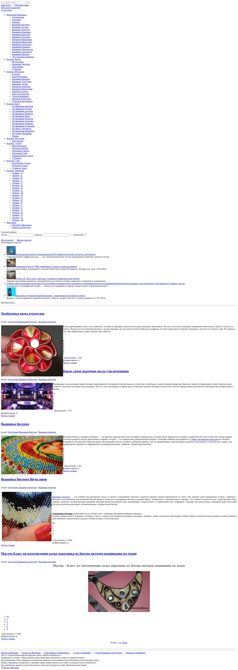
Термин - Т (17, 207)
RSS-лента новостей (10, 7)
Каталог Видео (14, 59)
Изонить (16, 22)
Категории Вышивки (17, 15)
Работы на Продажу (21, 227)
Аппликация (18, 17)
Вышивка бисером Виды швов (24, 479)
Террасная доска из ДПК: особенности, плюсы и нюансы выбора (46, 266)
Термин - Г (17, 180)
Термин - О (17, 198)
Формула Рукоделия (21, 99)
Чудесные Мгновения (22, 101)
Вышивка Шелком (20, 54)
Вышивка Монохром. (22, 42)
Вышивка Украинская (22, 49)
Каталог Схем (13, 160)
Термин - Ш (17, 220)
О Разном (16, 69)
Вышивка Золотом (21, 29)
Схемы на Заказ (19, 168)
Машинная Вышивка (22, 39)
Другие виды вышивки (23, 57)
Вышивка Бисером (21, 24)
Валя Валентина (19, 76)
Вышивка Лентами (21, 37)
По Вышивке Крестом (22, 118)
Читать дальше (70, 363)
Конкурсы (6, 5)
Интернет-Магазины (22, 225)
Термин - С (17, 205)
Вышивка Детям (20, 84)
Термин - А (17, 173)
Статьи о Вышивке (82, 653)
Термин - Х (17, 215)
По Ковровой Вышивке (23, 131)
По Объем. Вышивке (22, 133)
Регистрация (7, 240)
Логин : (4, 235)
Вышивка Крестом (21, 34)
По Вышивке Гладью (22, 109)
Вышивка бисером (47, 322)
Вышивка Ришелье (21, 47)
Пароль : (39, 235)
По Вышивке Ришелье (22, 123)
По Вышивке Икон (21, 116)
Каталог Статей (14, 143)
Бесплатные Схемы (21, 163)
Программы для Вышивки (56, 653)
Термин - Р (17, 203)
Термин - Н (17, 195)
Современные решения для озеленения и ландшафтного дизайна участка (150, 283)
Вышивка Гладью (20, 27)
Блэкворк (16, 20)
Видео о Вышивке (9, 653)
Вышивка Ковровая (21, 32)
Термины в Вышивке (135, 653)
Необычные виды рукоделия (22, 313)
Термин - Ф (17, 212)
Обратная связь (21, 5)
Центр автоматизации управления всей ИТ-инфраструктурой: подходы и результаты (55, 254)
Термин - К (17, 188)
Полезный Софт (19, 153)
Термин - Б (17, 175)
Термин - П (17, 200)
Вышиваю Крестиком (22, 89)
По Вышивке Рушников (23, 126)
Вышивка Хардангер (22, 52)
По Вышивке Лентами (22, 121)
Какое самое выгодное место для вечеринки (96, 371)
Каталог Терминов (15, 170)
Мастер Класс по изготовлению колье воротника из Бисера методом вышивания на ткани (69, 553)
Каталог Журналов (15, 71)
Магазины (11, 222)
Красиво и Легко (20, 91)
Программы (17, 67)
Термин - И (17, 185)
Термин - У (17, 210)
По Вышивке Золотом (22, 111)
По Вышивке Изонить (22, 114)
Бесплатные (17, 141)
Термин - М (17, 193)
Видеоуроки (18, 62)
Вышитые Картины (21, 86)
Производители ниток (22, 156)
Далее (124, 642)
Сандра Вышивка (20, 96)
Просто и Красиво (20, 94)
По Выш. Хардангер (21, 128)
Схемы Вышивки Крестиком (108, 653)
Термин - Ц (17, 217)
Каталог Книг (13, 104)
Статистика (6, 10)
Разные (15, 136)
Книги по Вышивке (31, 653)
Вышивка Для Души (21, 81)
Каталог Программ (15, 138)
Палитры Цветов (20, 148)
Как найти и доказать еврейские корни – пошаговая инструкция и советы (50, 295)
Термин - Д (17, 183)
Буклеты (16, 74)
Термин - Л (17, 190)
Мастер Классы (19, 146)
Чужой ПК (78, 235)
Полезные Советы (20, 151)
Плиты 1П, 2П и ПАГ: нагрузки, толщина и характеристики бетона (47, 278)
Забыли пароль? (24, 240)
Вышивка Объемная (21, 44)
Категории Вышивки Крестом (22, 322)
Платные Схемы (20, 165)
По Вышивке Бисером (22, 106)
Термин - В (17, 178)
